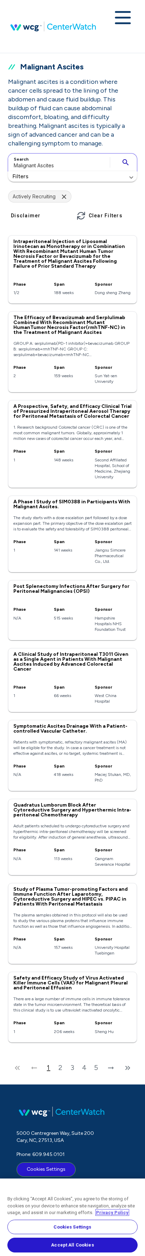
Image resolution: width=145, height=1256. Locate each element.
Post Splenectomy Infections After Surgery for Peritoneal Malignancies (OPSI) (71, 588)
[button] (72, 176)
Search (21, 159)
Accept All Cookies (72, 1245)
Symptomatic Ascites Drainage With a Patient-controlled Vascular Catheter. (70, 728)
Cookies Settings (46, 1169)
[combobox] (58, 162)
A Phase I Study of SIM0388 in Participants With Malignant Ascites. (71, 504)
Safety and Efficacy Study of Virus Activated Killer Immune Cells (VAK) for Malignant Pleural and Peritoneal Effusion (70, 983)
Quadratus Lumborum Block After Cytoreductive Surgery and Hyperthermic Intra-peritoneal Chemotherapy (72, 810)
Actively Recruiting (34, 196)
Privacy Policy (112, 1212)
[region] (72, 1217)
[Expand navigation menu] (123, 18)
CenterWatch (53, 26)
